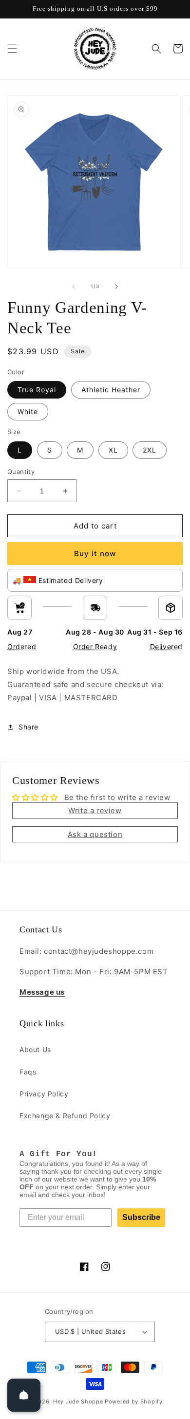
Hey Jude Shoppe (78, 1401)
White (28, 411)
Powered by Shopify (134, 1401)
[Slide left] (73, 286)
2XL (149, 450)
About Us (35, 1049)
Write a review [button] (94, 810)
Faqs (27, 1072)
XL (113, 450)
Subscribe (141, 1217)
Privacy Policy (43, 1094)
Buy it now (95, 553)
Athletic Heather (110, 389)
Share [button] (28, 727)
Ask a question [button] (95, 834)
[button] (12, 48)
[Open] (23, 1395)
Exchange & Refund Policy (64, 1115)
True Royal (37, 389)
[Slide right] (116, 286)
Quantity (21, 471)
